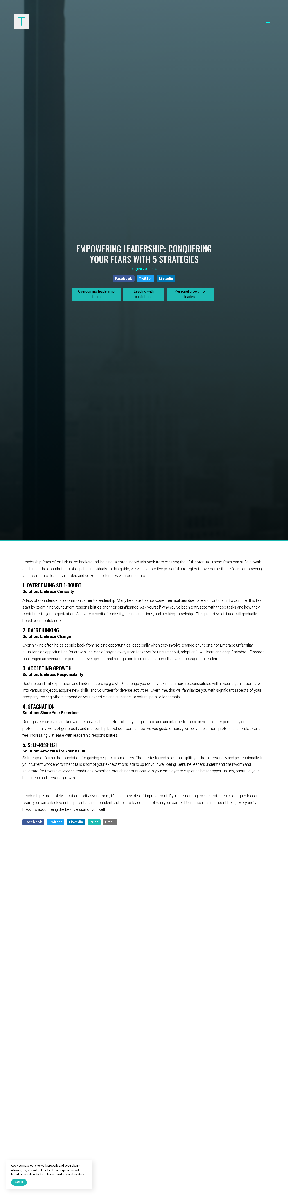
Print (94, 822)
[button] (266, 21)
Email (110, 822)
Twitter (145, 279)
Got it (19, 1182)
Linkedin (166, 279)
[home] (21, 21)
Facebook (123, 279)
